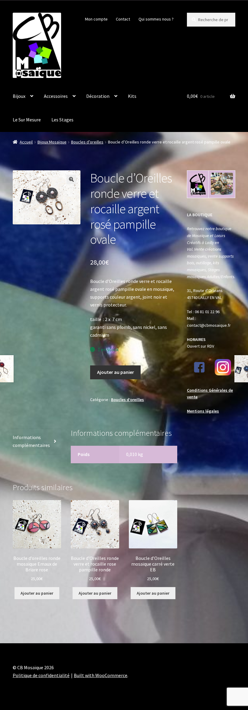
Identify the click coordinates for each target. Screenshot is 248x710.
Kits (132, 96)
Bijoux (19, 96)
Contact (123, 19)
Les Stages (62, 120)
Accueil (26, 142)
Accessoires (56, 96)
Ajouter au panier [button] (37, 593)
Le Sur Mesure (27, 120)
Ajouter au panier (115, 372)
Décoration (97, 96)
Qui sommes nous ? (156, 19)
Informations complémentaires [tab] (31, 441)
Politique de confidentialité (41, 675)
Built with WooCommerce (100, 675)
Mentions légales (203, 411)
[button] (71, 179)
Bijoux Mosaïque (52, 142)
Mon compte (96, 19)
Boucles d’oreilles (87, 142)
